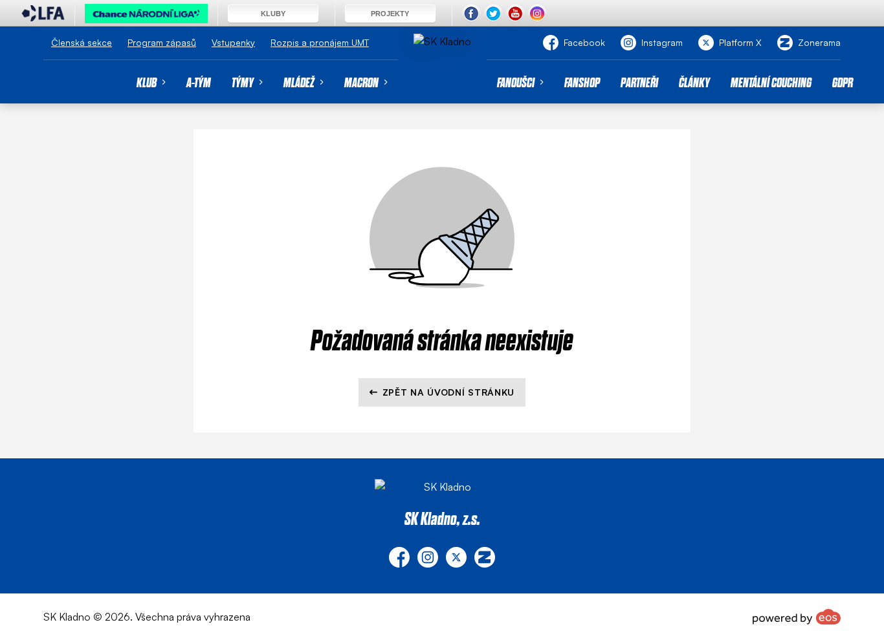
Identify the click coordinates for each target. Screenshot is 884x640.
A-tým (198, 82)
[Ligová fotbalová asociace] (43, 17)
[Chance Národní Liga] (146, 17)
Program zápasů (161, 42)
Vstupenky (233, 42)
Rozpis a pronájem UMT (320, 42)
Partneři (639, 82)
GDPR (842, 82)
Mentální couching (771, 82)
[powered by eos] (797, 616)
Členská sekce (81, 42)
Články (694, 82)
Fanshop (582, 82)
